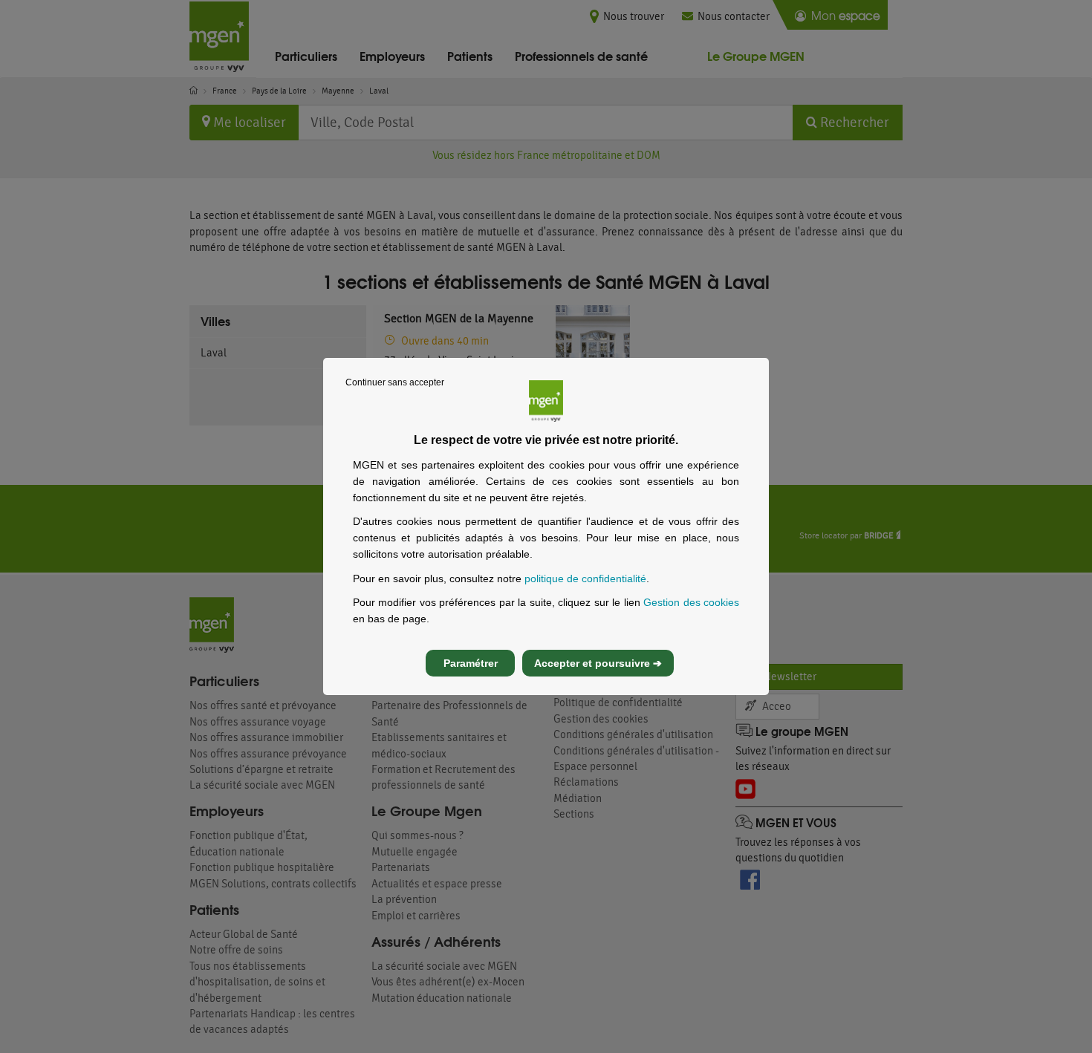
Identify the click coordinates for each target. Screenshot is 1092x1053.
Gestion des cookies (691, 602)
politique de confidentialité (585, 578)
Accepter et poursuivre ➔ (598, 663)
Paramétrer (470, 663)
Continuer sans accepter (394, 382)
